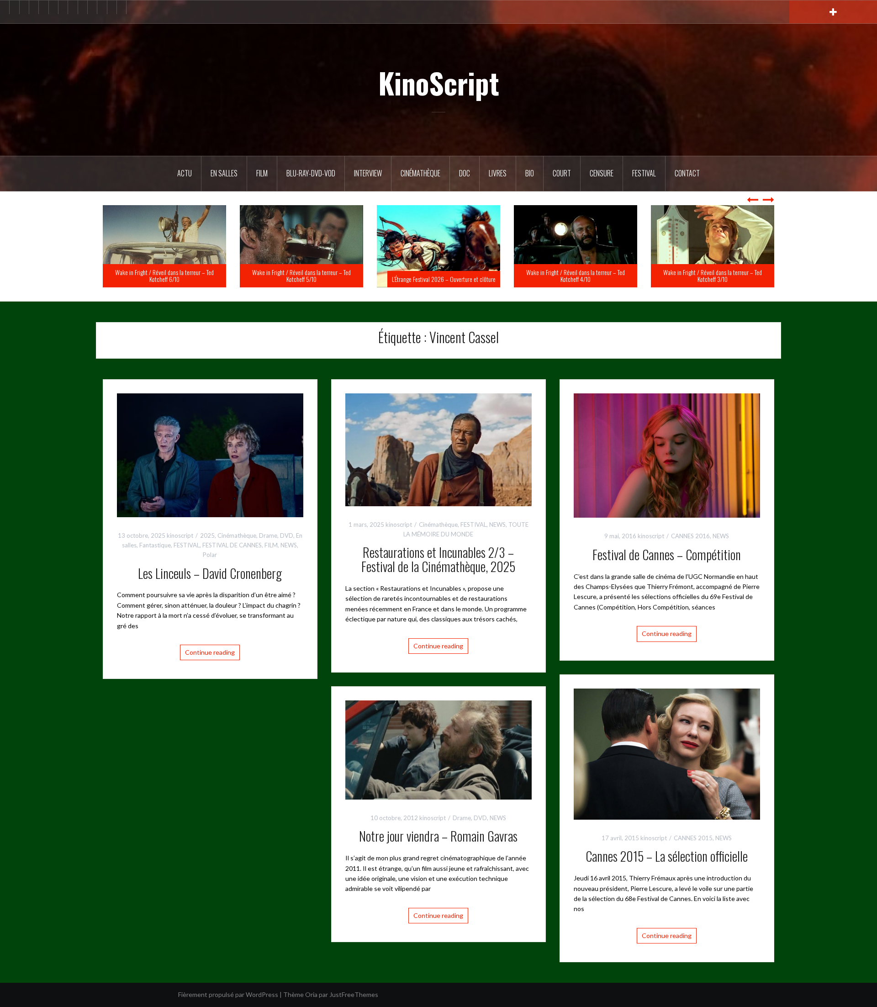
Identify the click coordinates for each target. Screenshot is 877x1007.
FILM (262, 173)
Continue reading (210, 652)
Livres (498, 173)
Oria (311, 994)
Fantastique (155, 545)
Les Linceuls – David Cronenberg (210, 573)
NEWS (288, 545)
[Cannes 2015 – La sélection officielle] (667, 753)
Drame (268, 535)
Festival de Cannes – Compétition (666, 554)
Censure (601, 173)
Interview (368, 173)
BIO (529, 173)
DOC (464, 173)
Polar (210, 554)
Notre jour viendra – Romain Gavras (438, 836)
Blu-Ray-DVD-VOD (310, 173)
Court (562, 173)
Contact (687, 173)
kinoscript (180, 535)
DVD (286, 535)
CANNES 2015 (693, 838)
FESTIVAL (187, 545)
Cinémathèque (420, 173)
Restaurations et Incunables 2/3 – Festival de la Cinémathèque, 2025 (438, 559)
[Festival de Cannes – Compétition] (667, 454)
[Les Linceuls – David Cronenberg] (210, 454)
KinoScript (438, 83)
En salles (224, 173)
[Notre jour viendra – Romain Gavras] (438, 749)
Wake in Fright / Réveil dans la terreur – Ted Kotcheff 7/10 (164, 275)
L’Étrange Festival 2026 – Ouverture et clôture (581, 279)
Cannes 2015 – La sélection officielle (667, 856)
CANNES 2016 (690, 536)
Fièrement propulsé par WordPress (228, 994)
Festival (644, 173)
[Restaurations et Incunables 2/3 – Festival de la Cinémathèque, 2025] (438, 449)
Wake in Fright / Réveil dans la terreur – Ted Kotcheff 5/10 (438, 275)
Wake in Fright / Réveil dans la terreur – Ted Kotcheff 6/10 (301, 275)
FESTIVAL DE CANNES (232, 545)
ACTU (184, 173)
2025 (207, 535)
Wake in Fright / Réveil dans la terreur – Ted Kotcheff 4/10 (712, 275)
